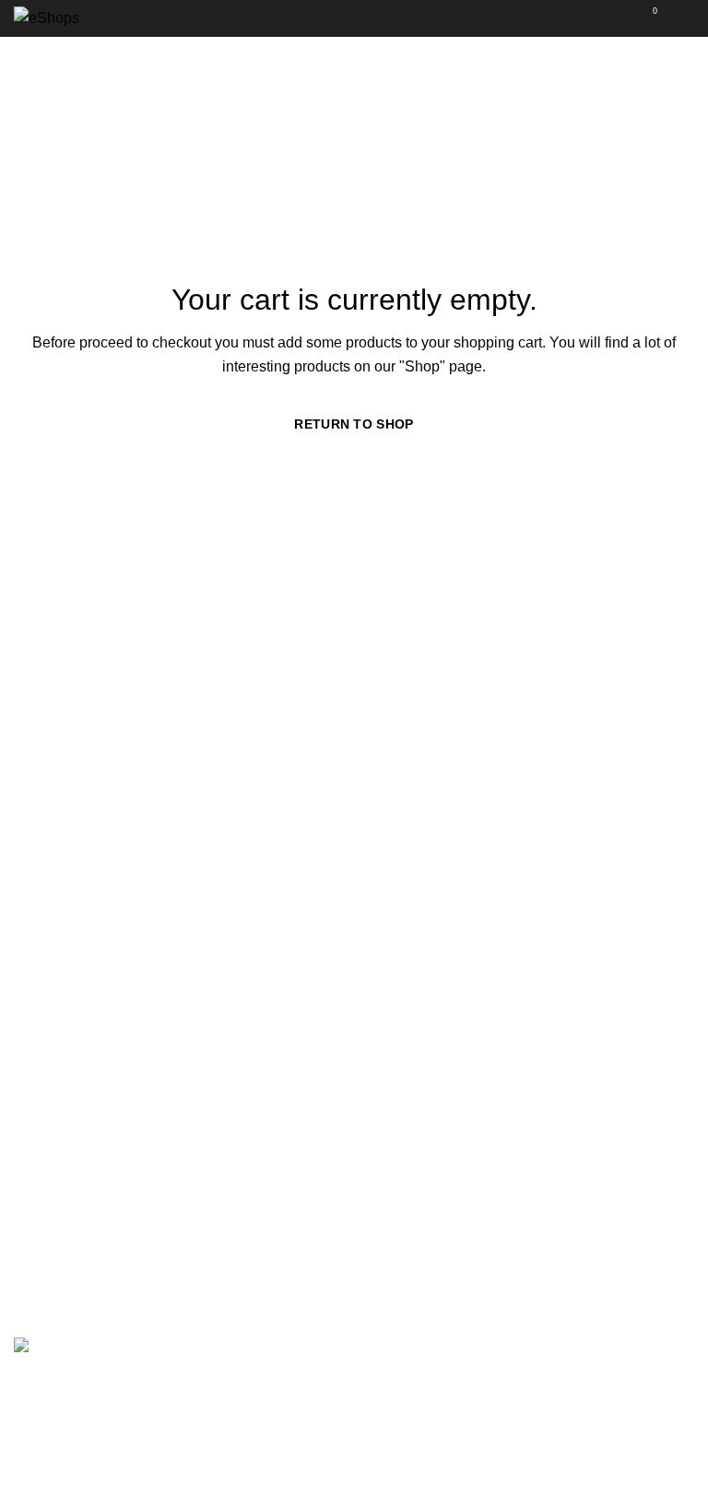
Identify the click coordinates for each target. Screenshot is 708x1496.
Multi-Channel (60, 1161)
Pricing (391, 1005)
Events (390, 1230)
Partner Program (422, 1264)
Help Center (407, 1299)
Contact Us (50, 1073)
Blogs (387, 1161)
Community (51, 1039)
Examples (400, 1039)
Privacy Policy (60, 1005)
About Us (44, 936)
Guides (391, 1196)
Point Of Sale (411, 970)
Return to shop (353, 424)
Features (397, 936)
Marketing (46, 1196)
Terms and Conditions (85, 970)
